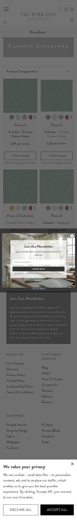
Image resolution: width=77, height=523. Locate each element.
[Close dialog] (72, 236)
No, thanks (38, 279)
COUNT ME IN (39, 268)
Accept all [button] (57, 509)
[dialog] (38, 491)
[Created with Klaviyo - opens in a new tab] (38, 289)
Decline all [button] (20, 509)
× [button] (72, 464)
